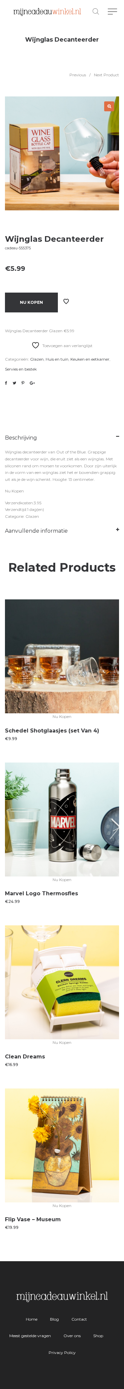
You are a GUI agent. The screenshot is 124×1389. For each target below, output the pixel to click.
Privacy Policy (62, 1352)
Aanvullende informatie (36, 531)
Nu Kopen (31, 302)
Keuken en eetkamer (89, 359)
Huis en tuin (57, 359)
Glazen (37, 359)
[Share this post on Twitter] (14, 383)
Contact (79, 1319)
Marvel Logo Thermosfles (41, 893)
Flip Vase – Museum (33, 1219)
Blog (54, 1319)
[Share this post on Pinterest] (22, 383)
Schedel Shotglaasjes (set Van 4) (52, 731)
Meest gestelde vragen (30, 1335)
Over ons (72, 1335)
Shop (98, 1335)
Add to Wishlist (66, 301)
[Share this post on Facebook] (6, 383)
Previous (77, 74)
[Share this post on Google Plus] (32, 383)
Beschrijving (21, 438)
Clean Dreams (25, 1056)
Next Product (106, 74)
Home (31, 1319)
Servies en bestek (21, 369)
